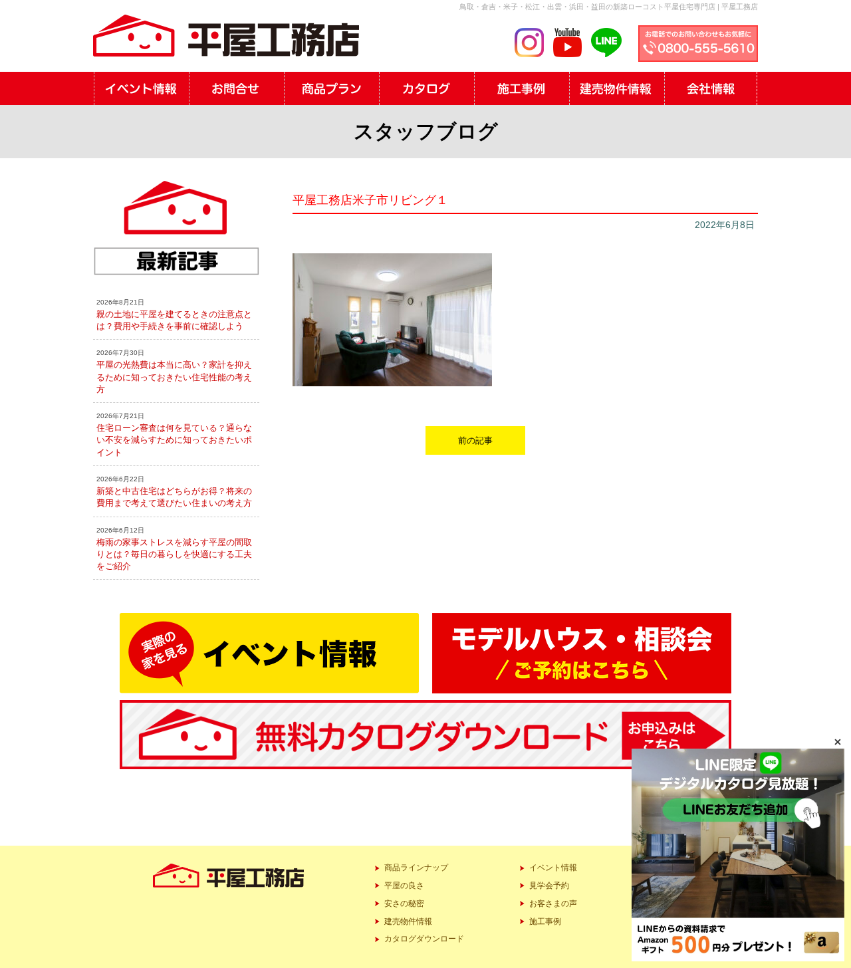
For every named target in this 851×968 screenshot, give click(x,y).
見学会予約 (549, 885)
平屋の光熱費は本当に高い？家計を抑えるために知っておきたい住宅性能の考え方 (174, 377)
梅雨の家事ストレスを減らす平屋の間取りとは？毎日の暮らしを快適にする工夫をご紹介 (174, 554)
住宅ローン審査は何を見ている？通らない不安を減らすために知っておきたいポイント (174, 440)
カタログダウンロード (424, 938)
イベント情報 (553, 867)
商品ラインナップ (416, 867)
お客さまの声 (553, 903)
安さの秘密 (404, 903)
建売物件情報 (408, 921)
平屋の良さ (404, 885)
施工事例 (545, 921)
